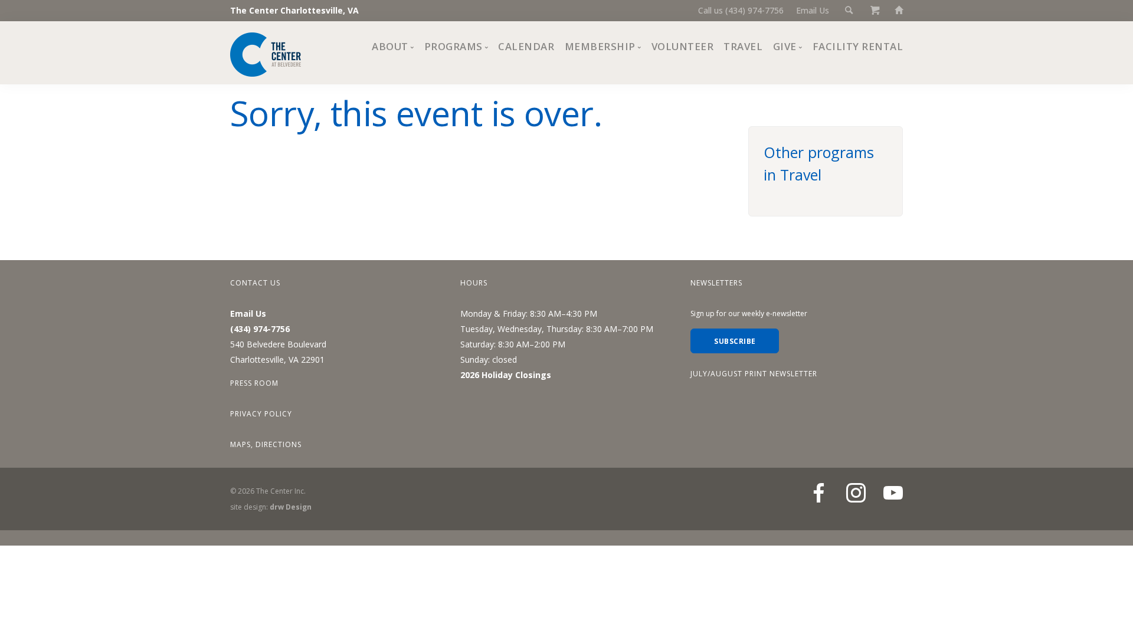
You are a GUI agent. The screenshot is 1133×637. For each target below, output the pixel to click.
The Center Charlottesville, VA (294, 10)
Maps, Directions (266, 444)
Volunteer (682, 46)
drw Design (291, 507)
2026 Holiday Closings (505, 374)
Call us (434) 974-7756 (741, 10)
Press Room (254, 383)
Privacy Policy (261, 414)
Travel (742, 46)
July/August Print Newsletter (753, 374)
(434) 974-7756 (260, 328)
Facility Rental (858, 46)
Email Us (812, 10)
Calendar (526, 46)
